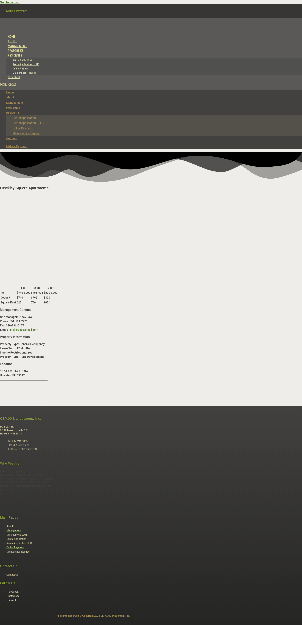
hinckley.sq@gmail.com (23, 329)
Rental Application (24, 118)
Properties (13, 107)
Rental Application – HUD (28, 123)
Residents (12, 112)
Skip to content (10, 2)
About (10, 97)
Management (14, 102)
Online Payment (23, 128)
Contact (11, 138)
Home (10, 92)
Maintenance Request (26, 133)
